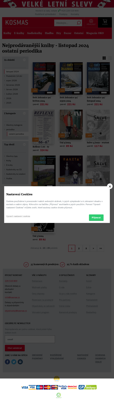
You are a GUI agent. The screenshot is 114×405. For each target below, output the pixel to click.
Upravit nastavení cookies (18, 216)
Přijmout (96, 217)
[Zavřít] (110, 186)
